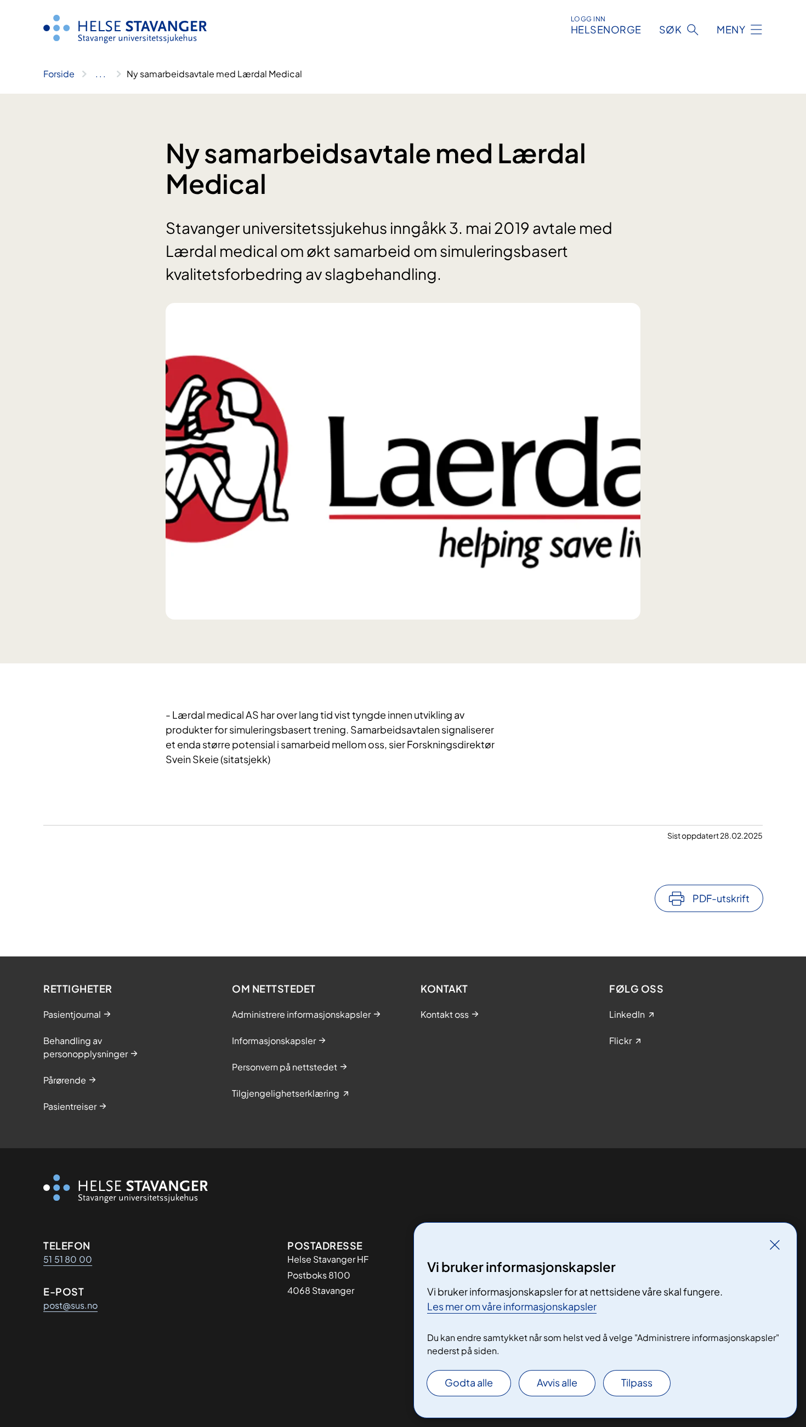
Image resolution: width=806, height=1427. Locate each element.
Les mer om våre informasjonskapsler (512, 1306)
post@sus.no (70, 1305)
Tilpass (636, 1382)
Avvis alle (557, 1382)
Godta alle (469, 1382)
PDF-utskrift (721, 898)
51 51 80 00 (67, 1259)
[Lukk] (775, 1244)
